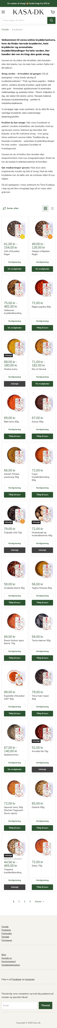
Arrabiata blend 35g (14, 587)
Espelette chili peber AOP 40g (14, 697)
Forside (5, 29)
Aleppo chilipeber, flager (41, 253)
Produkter (6, 930)
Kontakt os (7, 958)
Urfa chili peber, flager (12, 253)
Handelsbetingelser (11, 965)
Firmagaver (7, 940)
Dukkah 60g (38, 807)
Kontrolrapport (9, 961)
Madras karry (10, 369)
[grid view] (45, 208)
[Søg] (51, 20)
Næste (38, 901)
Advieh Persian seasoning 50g (11, 475)
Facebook (16, 979)
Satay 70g (37, 865)
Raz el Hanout (39, 369)
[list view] (52, 208)
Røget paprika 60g (41, 306)
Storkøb (5, 936)
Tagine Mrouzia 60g (42, 587)
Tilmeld (45, 1005)
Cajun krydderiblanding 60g (40, 476)
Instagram (30, 979)
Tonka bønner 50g (41, 640)
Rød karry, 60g (11, 421)
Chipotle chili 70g (13, 532)
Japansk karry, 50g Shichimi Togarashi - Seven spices (14, 810)
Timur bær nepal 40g (40, 697)
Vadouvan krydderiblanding (12, 312)
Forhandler (7, 933)
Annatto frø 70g (40, 751)
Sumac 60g (37, 421)
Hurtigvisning (14, 262)
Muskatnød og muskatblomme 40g (42, 534)
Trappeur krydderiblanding (12, 871)
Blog (4, 954)
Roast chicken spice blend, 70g (14, 642)
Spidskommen (11, 754)
